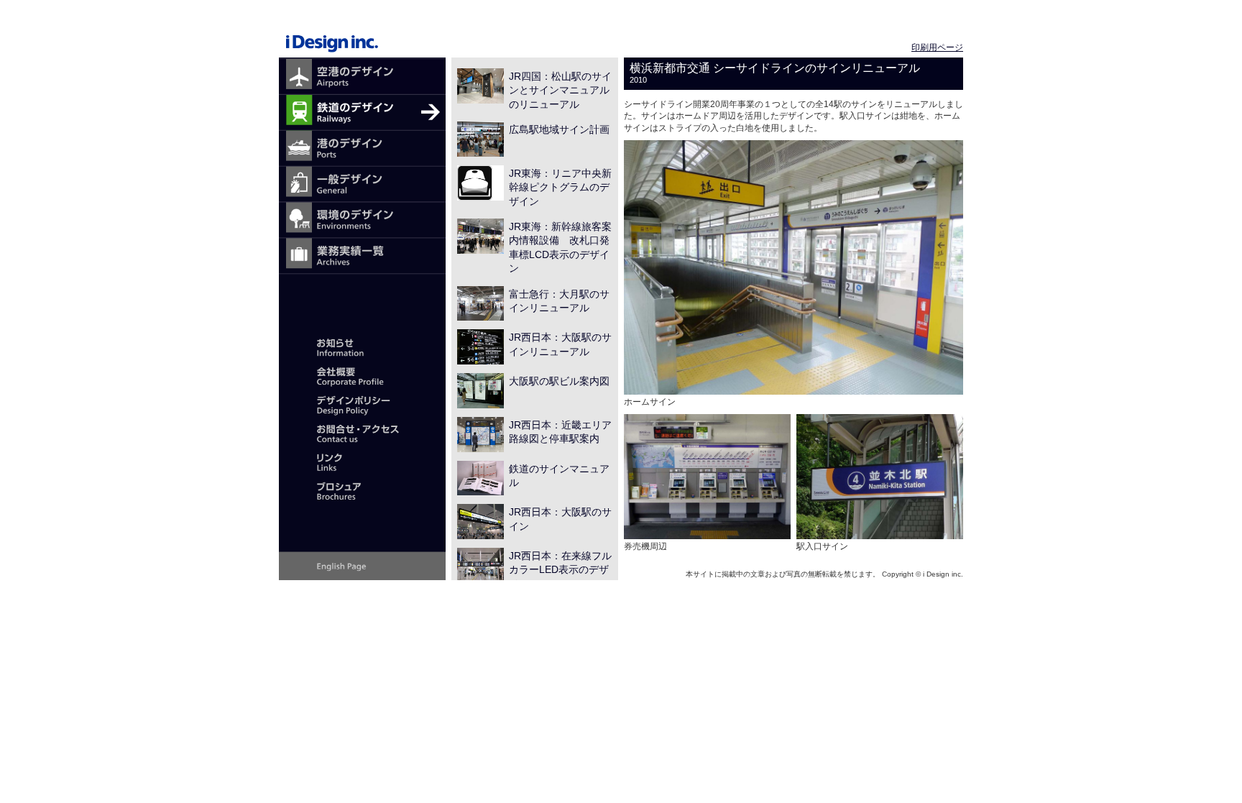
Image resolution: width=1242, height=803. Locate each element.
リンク (362, 461)
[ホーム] (362, 31)
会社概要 (362, 375)
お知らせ (362, 346)
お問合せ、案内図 (362, 432)
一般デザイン (362, 185)
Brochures (362, 490)
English (362, 565)
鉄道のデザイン (362, 113)
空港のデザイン (362, 77)
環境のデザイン (362, 221)
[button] (793, 267)
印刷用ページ (937, 47)
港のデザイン (362, 149)
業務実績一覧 (362, 257)
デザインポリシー (362, 404)
